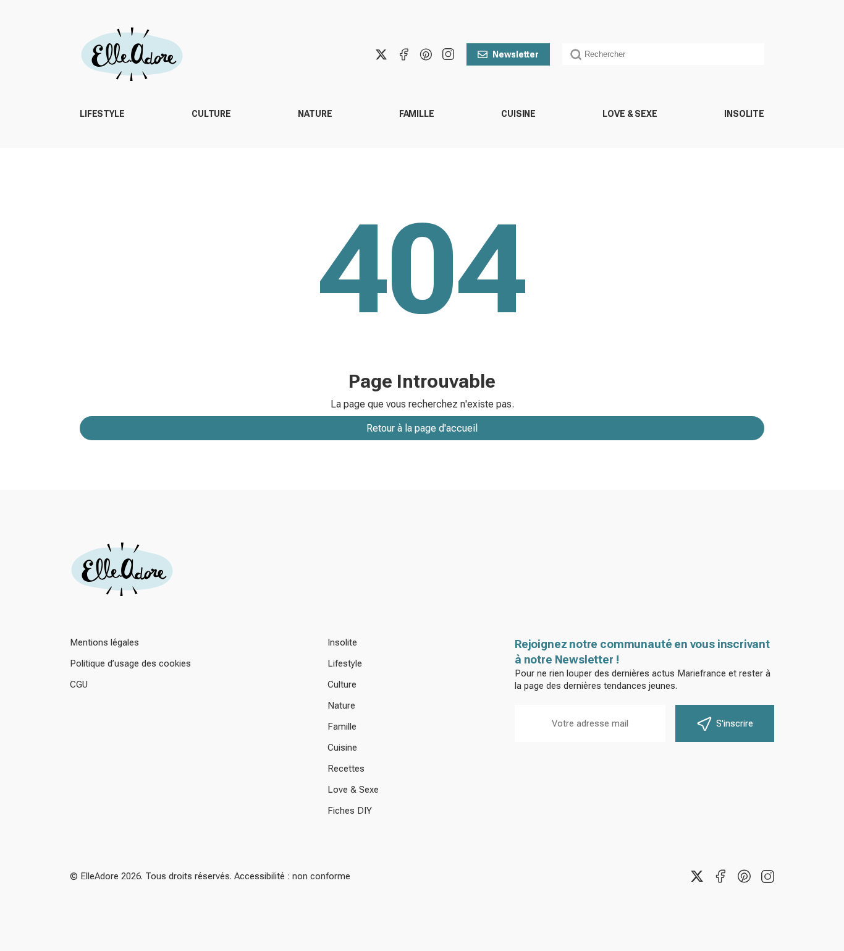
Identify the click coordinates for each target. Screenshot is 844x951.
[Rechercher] (575, 54)
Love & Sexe (629, 114)
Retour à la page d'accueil (422, 428)
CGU (79, 684)
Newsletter (515, 54)
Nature (315, 114)
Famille (416, 114)
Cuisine (518, 114)
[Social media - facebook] (403, 54)
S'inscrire (734, 723)
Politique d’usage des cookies (130, 663)
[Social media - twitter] (381, 54)
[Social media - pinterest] (426, 54)
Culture (211, 114)
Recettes (346, 768)
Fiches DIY (349, 810)
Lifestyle (102, 114)
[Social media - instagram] (448, 54)
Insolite (744, 114)
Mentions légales (104, 642)
